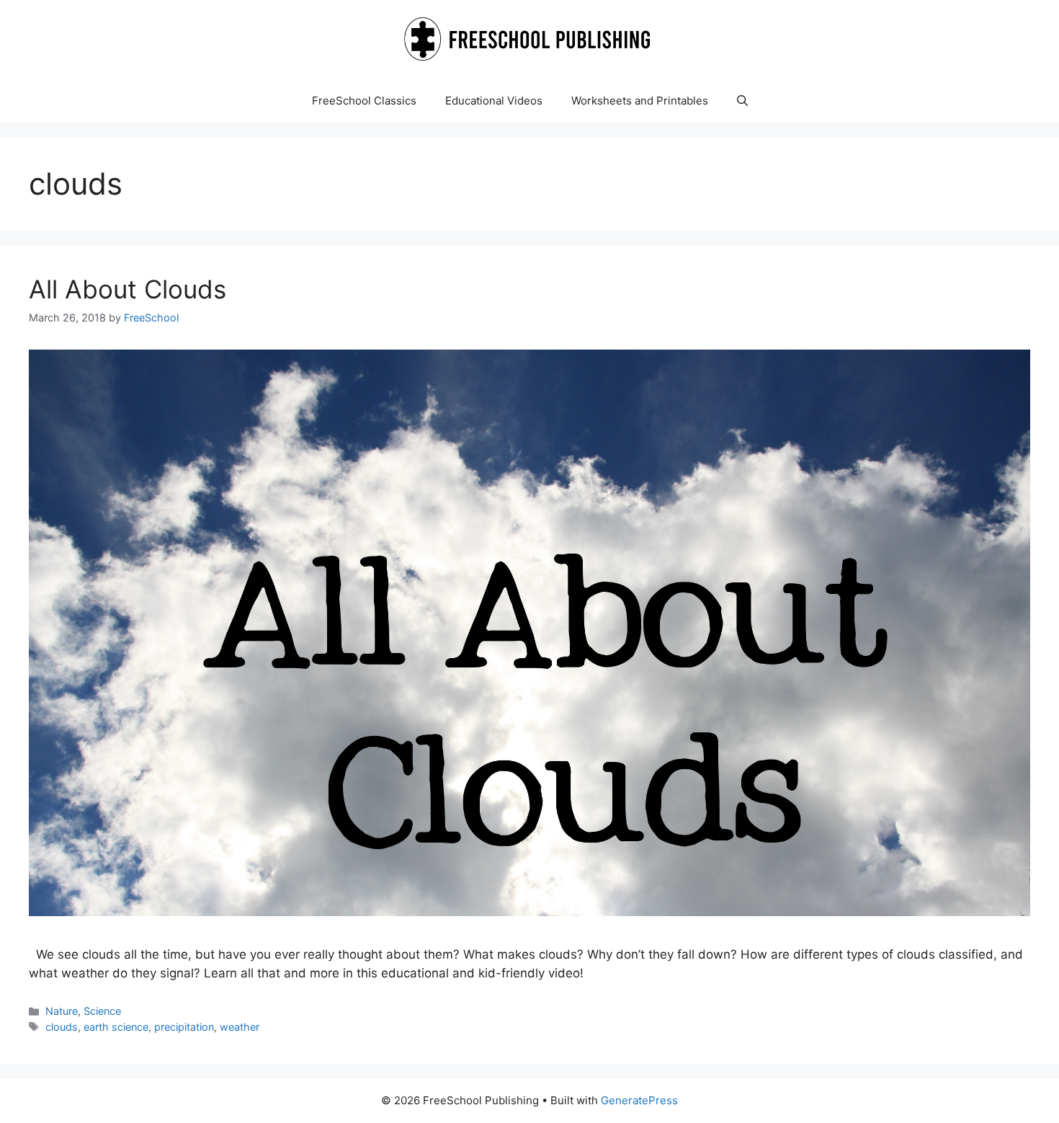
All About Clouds (127, 289)
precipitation (184, 1027)
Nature (61, 1011)
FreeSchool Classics (364, 100)
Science (102, 1011)
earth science (116, 1027)
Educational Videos (493, 100)
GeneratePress (639, 1100)
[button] (742, 101)
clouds (61, 1027)
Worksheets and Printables (639, 100)
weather (239, 1027)
